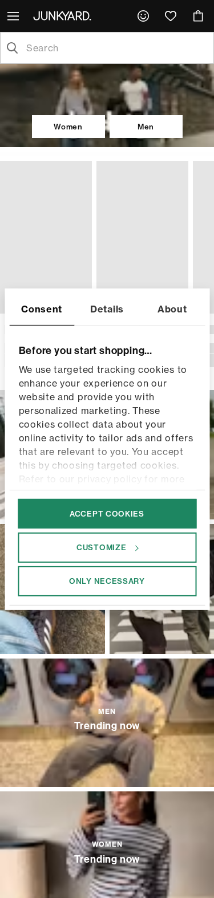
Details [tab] (107, 308)
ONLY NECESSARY (107, 581)
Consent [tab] (41, 308)
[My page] (143, 16)
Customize (101, 547)
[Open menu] (14, 16)
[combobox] (116, 48)
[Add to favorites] (80, 170)
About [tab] (172, 308)
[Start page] (64, 15)
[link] (143, 16)
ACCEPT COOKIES (107, 513)
